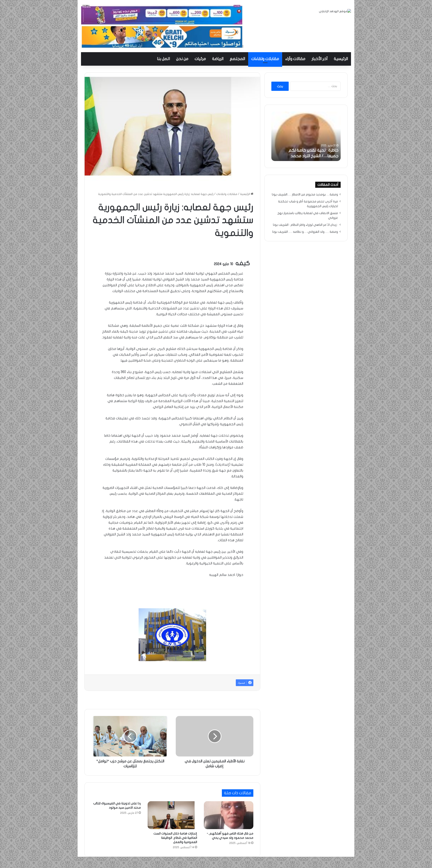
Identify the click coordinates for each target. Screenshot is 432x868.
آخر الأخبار (320, 59)
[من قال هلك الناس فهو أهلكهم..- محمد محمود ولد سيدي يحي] (228, 815)
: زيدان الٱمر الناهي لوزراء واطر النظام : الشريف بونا (305, 224)
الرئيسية (341, 59)
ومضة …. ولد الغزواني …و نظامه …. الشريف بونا (305, 231)
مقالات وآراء (295, 59)
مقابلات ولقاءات (265, 59)
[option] (306, 136)
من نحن (182, 59)
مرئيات (200, 59)
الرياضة (217, 59)
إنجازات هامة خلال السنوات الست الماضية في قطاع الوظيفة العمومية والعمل (175, 838)
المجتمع (237, 59)
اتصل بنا (163, 59)
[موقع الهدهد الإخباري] (335, 11)
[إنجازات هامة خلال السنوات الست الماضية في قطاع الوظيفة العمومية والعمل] (172, 815)
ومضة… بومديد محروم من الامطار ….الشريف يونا (305, 194)
